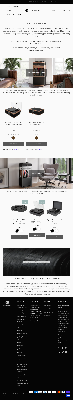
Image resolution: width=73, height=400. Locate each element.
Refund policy (48, 312)
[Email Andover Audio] (59, 348)
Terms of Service (49, 309)
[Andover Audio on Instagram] (66, 348)
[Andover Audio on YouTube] (66, 352)
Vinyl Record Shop (22, 380)
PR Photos (47, 305)
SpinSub (19, 352)
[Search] (64, 10)
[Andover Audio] (33, 10)
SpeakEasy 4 (20, 345)
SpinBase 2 (20, 330)
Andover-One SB (22, 316)
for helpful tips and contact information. (36, 313)
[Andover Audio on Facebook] (62, 348)
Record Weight (21, 355)
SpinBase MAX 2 (22, 333)
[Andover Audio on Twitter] (62, 352)
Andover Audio (12, 394)
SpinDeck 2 (20, 342)
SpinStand (20, 349)
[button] (9, 7)
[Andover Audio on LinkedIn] (59, 352)
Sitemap (47, 315)
